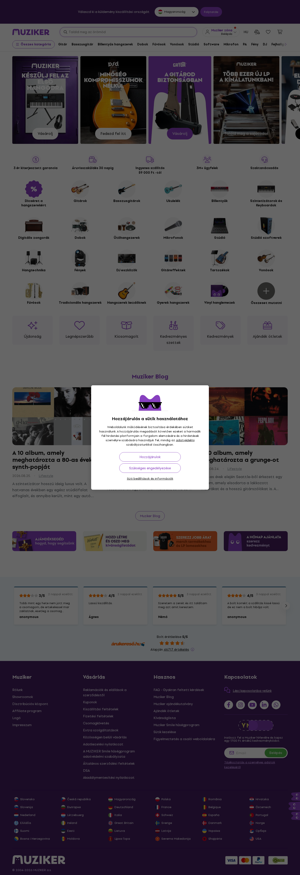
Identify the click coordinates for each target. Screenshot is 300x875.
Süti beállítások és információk (150, 478)
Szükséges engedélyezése (150, 468)
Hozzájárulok (150, 457)
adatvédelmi (185, 440)
